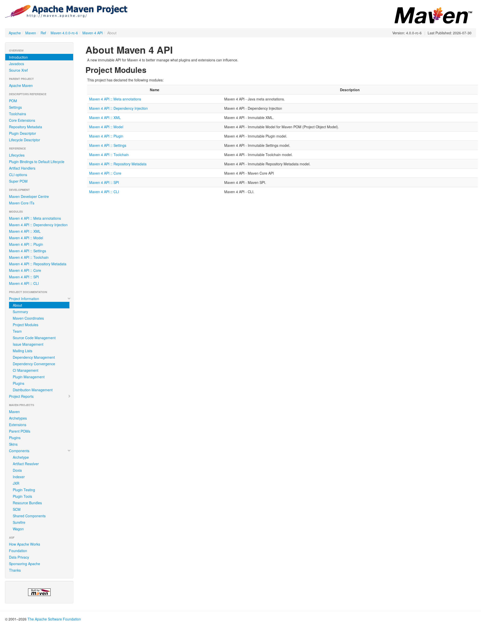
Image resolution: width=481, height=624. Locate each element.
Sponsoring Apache (24, 563)
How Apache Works (24, 544)
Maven (30, 32)
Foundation (18, 550)
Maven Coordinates (28, 318)
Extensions (17, 424)
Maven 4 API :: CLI (24, 283)
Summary (20, 311)
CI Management (25, 370)
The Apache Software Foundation (54, 618)
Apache (15, 32)
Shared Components (29, 515)
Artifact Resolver (26, 463)
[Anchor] (151, 69)
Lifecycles (17, 155)
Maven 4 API (92, 32)
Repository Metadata (25, 126)
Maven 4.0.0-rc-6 (64, 32)
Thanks (15, 570)
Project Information (24, 298)
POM (13, 100)
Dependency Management (34, 357)
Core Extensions (22, 120)
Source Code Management (34, 337)
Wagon (18, 528)
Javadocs (16, 63)
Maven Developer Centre (29, 196)
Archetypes (18, 418)
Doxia (17, 470)
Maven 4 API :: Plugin (26, 244)
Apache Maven (21, 85)
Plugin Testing (24, 489)
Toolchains (17, 113)
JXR (16, 483)
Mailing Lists (22, 350)
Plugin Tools (22, 496)
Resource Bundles (27, 502)
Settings (15, 107)
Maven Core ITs (21, 202)
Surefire (19, 522)
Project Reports (21, 396)
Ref (43, 32)
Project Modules (25, 324)
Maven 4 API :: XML (25, 231)
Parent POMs (19, 431)
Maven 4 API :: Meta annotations (35, 218)
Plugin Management (29, 376)
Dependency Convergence (34, 363)
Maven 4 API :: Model (26, 237)
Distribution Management (33, 389)
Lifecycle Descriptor (24, 139)
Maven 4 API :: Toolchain (29, 257)
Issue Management (28, 344)
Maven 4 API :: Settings (27, 250)
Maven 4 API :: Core (25, 270)
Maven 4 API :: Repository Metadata (37, 263)
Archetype (21, 457)
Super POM (18, 181)
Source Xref (18, 70)
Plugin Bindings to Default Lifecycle (36, 161)
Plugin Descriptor (22, 133)
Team (17, 331)
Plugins (18, 383)
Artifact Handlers (22, 168)
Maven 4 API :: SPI (24, 276)
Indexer (19, 476)
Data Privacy (19, 557)
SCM (17, 509)
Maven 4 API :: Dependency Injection (38, 224)
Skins (13, 444)
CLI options (18, 174)
